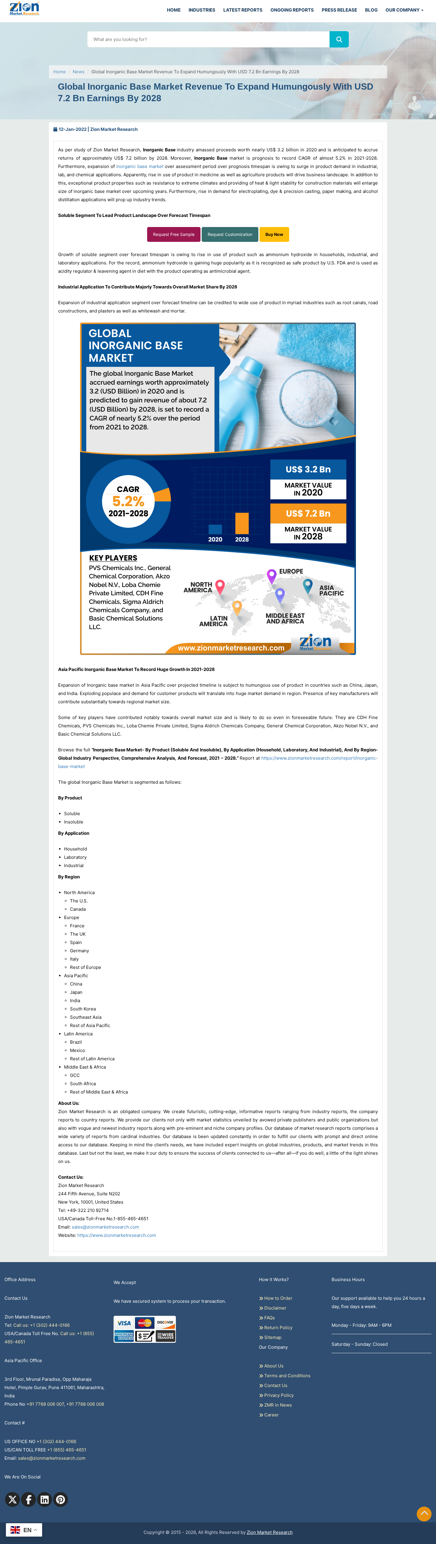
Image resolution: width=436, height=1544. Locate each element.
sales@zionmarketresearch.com (105, 1227)
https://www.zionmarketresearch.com (116, 1235)
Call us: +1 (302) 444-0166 (41, 1325)
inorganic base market (139, 166)
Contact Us (275, 1385)
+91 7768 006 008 (85, 1404)
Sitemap (272, 1337)
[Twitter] (12, 1499)
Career (271, 1415)
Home (174, 10)
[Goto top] (424, 1514)
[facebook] (28, 1499)
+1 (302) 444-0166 (56, 1441)
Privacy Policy (278, 1395)
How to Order (277, 1298)
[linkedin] (44, 1499)
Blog (371, 10)
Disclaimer (275, 1308)
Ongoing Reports (292, 10)
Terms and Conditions (287, 1375)
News (79, 71)
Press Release (339, 10)
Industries (202, 10)
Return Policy (277, 1327)
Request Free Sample (174, 234)
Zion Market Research (270, 1532)
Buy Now (274, 234)
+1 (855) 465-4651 (66, 1450)
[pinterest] (60, 1499)
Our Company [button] (403, 10)
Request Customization (230, 234)
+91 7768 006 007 (45, 1404)
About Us (273, 1366)
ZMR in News (277, 1405)
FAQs (269, 1318)
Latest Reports (242, 10)
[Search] (339, 39)
